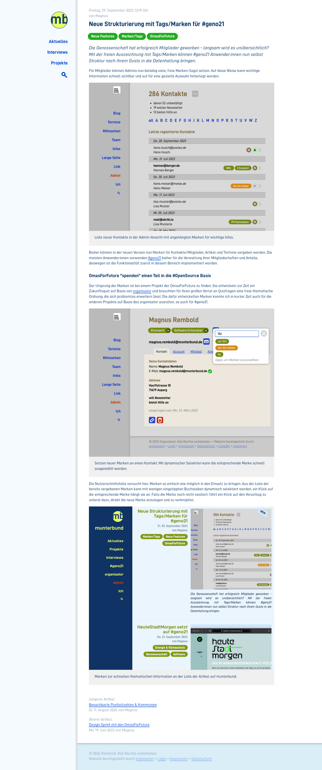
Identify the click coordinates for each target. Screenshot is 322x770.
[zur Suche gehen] (64, 74)
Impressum (179, 759)
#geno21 (154, 258)
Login (161, 759)
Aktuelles (58, 41)
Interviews (57, 52)
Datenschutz (201, 759)
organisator (142, 291)
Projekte (59, 63)
